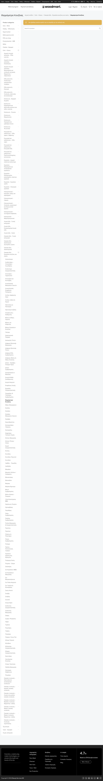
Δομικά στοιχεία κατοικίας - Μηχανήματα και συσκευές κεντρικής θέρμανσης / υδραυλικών (9, 71)
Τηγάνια (7, 625)
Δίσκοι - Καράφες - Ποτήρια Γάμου (10, 363)
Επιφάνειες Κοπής (10, 385)
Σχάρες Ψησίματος (10, 618)
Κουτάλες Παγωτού (10, 457)
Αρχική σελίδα (29, 15)
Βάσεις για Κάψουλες (8, 323)
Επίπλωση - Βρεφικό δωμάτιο (10, 99)
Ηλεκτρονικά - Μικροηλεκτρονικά (9, 217)
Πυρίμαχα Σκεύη (10, 560)
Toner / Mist (33, 768)
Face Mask (33, 758)
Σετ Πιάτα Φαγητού (10, 582)
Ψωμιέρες (8, 675)
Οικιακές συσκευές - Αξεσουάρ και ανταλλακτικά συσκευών (10, 680)
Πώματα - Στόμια (10, 563)
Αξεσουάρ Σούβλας (10, 310)
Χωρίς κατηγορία (7, 733)
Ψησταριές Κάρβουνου (8, 671)
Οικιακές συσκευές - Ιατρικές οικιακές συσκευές (10, 688)
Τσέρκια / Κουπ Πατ (10, 637)
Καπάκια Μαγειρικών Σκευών (11, 415)
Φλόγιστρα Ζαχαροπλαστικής (10, 647)
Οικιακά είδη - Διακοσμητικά (8, 248)
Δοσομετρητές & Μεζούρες (9, 373)
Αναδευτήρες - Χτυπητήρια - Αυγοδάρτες (9, 264)
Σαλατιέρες (8, 566)
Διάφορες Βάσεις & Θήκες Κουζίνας (10, 359)
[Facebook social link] (72, 2)
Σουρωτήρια (8, 603)
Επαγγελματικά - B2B (9, 41)
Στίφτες (7, 615)
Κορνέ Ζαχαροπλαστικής (10, 447)
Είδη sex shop (7, 38)
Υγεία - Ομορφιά (7, 730)
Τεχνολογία (6, 726)
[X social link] (74, 2)
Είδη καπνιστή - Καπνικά (8, 88)
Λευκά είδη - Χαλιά (9, 233)
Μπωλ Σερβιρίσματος (9, 490)
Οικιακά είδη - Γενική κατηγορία (10, 237)
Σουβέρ (7, 593)
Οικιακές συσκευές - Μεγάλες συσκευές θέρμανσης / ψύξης (10, 701)
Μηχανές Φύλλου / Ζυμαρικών (10, 473)
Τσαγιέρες (8, 634)
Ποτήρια (7, 544)
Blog (61, 762)
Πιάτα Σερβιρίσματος (9, 514)
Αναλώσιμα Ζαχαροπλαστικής (10, 269)
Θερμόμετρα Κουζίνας (9, 401)
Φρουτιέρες (8, 656)
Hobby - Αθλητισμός (9, 29)
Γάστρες (7, 332)
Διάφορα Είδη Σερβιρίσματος (9, 354)
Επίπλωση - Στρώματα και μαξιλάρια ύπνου (8, 122)
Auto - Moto (6, 26)
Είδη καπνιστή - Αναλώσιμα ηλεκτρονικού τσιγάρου (8, 81)
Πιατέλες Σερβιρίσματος (9, 519)
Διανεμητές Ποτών (10, 340)
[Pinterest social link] (76, 2)
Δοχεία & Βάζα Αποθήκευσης (9, 378)
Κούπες (7, 451)
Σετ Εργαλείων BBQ (10, 569)
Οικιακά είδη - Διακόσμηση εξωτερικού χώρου (9, 242)
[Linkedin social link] (78, 2)
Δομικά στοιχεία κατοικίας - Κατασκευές (8, 61)
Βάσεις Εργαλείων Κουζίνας (10, 328)
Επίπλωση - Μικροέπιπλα (7, 116)
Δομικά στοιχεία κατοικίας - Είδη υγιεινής (8, 55)
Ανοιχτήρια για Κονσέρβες (9, 279)
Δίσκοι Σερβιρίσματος (9, 368)
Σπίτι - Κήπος (38, 15)
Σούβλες (7, 596)
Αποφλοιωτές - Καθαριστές (9, 313)
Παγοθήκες (8, 510)
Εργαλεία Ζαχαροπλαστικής (10, 389)
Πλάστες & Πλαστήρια (8, 535)
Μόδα (4, 44)
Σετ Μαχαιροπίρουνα (10, 578)
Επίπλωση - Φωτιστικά (7, 127)
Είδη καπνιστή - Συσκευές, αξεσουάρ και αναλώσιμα (10, 94)
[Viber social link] (84, 2)
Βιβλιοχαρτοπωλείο (8, 35)
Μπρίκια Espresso (10, 486)
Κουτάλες (8, 454)
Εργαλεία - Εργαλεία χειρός (10, 183)
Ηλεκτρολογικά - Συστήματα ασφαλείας (10, 212)
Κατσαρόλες (8, 430)
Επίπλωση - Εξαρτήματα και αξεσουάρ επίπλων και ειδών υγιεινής (10, 106)
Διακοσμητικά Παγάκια (9, 336)
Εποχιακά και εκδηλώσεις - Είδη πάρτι (9, 140)
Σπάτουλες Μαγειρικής (8, 611)
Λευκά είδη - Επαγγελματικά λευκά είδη (10, 228)
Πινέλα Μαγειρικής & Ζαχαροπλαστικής (10, 524)
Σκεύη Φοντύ (9, 590)
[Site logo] (51, 6)
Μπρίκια (7, 483)
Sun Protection (34, 771)
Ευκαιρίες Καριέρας (50, 768)
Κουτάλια (7, 460)
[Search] (100, 28)
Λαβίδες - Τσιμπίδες (11, 463)
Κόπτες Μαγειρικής (10, 438)
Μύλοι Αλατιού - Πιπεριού (9, 495)
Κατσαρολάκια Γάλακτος (9, 426)
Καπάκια (7, 411)
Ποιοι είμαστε (64, 756)
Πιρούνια (7, 531)
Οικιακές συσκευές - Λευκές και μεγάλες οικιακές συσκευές (10, 695)
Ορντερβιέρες (9, 507)
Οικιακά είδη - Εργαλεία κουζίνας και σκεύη (56, 15)
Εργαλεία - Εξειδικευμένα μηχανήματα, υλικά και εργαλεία (10, 176)
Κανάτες (7, 408)
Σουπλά (7, 599)
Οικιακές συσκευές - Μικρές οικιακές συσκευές (10, 708)
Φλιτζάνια (8, 643)
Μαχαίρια (7, 469)
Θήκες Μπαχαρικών (10, 405)
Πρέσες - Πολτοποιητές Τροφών (9, 548)
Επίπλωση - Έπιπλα (10, 112)
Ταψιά (7, 622)
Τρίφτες (7, 631)
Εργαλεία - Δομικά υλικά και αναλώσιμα (10, 161)
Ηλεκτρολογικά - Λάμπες (8, 199)
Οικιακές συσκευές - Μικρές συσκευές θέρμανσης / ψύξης (10, 715)
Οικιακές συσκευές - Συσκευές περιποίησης (10, 721)
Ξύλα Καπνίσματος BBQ (10, 500)
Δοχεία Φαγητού (9, 382)
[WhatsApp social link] (80, 2)
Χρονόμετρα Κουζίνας (8, 660)
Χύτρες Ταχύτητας (10, 664)
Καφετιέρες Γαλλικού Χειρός (10, 434)
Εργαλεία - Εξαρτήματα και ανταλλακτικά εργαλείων (8, 167)
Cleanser (32, 761)
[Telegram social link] (82, 2)
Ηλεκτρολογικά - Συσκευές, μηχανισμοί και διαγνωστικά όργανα (10, 205)
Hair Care (32, 764)
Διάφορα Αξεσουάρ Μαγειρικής (10, 344)
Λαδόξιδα (8, 466)
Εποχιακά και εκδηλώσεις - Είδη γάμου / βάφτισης (9, 133)
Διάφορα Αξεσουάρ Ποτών (10, 349)
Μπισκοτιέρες (9, 477)
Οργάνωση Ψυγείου (11, 504)
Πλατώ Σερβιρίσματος (9, 540)
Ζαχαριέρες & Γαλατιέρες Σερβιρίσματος (9, 395)
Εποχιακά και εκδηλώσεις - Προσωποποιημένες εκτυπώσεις (10, 154)
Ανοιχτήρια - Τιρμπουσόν (8, 274)
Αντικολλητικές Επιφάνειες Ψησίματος (9, 290)
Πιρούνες (8, 528)
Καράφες (7, 419)
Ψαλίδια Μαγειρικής (10, 667)
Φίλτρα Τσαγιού (9, 640)
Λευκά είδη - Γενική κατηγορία (9, 222)
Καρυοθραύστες (9, 422)
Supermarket (6, 32)
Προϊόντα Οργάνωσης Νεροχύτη (8, 555)
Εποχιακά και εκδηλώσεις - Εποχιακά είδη (8, 146)
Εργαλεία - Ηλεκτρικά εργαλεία (10, 187)
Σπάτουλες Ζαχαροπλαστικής (10, 606)
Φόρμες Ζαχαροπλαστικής (10, 652)
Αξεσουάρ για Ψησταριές (9, 305)
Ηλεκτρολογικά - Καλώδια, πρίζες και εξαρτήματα (9, 193)
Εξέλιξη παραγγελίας (51, 756)
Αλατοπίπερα (9, 259)
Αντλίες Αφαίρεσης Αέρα (10, 296)
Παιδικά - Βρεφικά (8, 47)
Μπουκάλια (8, 480)
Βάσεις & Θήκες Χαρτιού (9, 318)
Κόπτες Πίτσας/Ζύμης (9, 442)
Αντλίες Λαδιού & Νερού (10, 301)
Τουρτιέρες (8, 628)
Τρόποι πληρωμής (50, 764)
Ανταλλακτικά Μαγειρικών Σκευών (11, 284)
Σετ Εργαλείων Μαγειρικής (9, 573)
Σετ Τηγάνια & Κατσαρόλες (9, 586)
